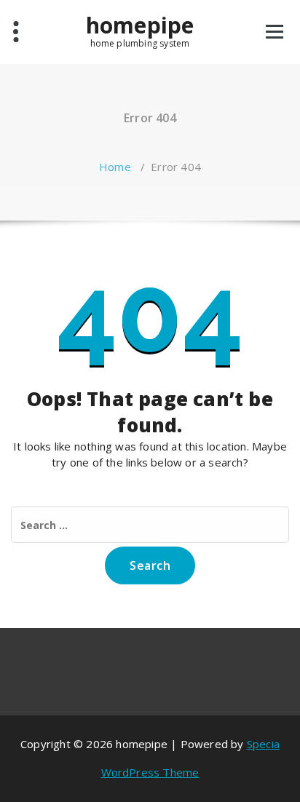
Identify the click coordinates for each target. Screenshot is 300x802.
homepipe (140, 25)
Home (115, 166)
